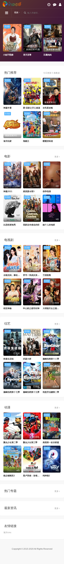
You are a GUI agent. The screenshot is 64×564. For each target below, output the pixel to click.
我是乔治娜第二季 (51, 392)
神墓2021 (7, 191)
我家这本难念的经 (31, 225)
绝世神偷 (7, 308)
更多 (56, 156)
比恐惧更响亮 (9, 225)
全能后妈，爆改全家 (12, 275)
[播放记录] (48, 5)
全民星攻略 (48, 108)
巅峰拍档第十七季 (11, 392)
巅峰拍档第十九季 (31, 392)
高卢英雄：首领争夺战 (33, 475)
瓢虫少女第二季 (10, 442)
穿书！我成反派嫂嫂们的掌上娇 (37, 275)
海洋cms (7, 532)
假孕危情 (47, 191)
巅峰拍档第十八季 (51, 359)
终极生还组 (8, 359)
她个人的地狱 (49, 225)
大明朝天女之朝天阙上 (53, 308)
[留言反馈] (54, 5)
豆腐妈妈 (47, 55)
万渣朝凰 (47, 275)
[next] (59, 40)
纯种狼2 (46, 475)
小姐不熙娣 (8, 55)
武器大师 (27, 359)
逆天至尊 (27, 55)
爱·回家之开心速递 (31, 108)
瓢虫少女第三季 (30, 442)
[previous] (4, 40)
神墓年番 (7, 108)
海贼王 (26, 141)
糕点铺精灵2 (9, 475)
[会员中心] (60, 5)
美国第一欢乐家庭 (51, 442)
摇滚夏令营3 (28, 191)
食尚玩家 (7, 141)
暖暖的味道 (48, 141)
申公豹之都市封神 (31, 308)
